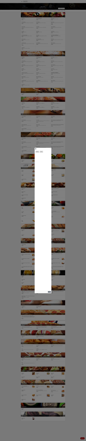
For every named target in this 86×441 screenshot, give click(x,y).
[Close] (50, 149)
